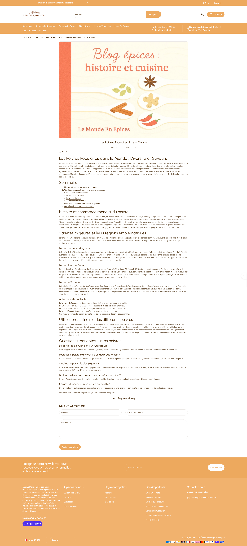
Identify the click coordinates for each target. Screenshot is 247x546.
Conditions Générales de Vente (158, 515)
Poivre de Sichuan (73, 198)
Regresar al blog (126, 398)
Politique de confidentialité (157, 506)
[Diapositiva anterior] (25, 3)
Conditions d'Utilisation (155, 511)
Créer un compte (153, 493)
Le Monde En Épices (197, 538)
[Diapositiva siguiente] (87, 3)
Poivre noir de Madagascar (77, 193)
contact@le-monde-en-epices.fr (204, 497)
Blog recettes (110, 497)
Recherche (109, 493)
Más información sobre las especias (45, 37)
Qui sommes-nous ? (72, 493)
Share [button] (64, 151)
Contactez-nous (70, 506)
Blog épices (109, 502)
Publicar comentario (70, 447)
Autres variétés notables (76, 201)
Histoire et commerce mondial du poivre (81, 187)
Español (55, 540)
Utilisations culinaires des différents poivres (82, 203)
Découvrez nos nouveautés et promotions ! (56, 3)
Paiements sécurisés (154, 497)
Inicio (25, 37)
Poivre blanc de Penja (75, 195)
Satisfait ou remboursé (155, 502)
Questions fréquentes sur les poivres (79, 206)
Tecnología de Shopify (215, 538)
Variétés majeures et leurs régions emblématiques (84, 190)
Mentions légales (153, 520)
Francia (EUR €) (34, 540)
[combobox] (117, 14)
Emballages (68, 502)
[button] (215, 14)
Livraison (67, 497)
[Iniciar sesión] (202, 14)
